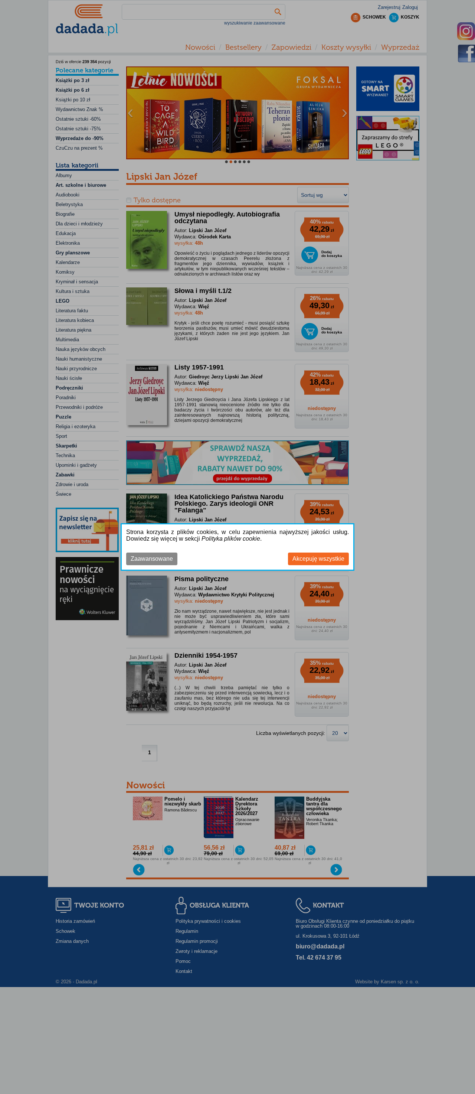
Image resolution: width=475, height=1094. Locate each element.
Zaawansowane (152, 559)
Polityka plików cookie (231, 538)
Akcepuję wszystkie (318, 559)
